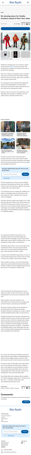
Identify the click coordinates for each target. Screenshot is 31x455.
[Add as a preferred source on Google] (17, 24)
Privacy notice (7, 178)
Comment (26, 402)
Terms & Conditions (6, 415)
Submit (25, 174)
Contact (3, 417)
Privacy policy (4, 418)
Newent (13, 66)
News (2, 12)
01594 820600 (8, 449)
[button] (3, 2)
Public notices (4, 421)
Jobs (2, 420)
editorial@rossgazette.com (10, 452)
